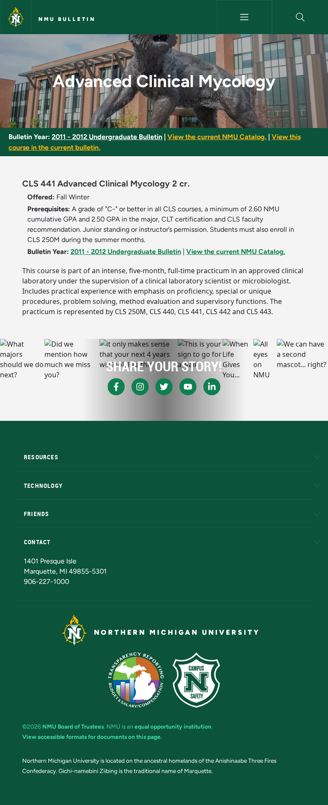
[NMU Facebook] (116, 386)
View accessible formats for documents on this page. (92, 736)
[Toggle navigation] (244, 17)
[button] (300, 17)
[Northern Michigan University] (16, 17)
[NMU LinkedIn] (211, 386)
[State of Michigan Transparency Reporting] (136, 680)
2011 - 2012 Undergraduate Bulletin (107, 137)
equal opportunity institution (173, 726)
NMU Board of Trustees (73, 726)
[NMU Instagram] (140, 386)
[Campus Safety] (196, 680)
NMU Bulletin (67, 19)
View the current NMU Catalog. (216, 137)
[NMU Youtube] (187, 386)
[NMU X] (164, 386)
